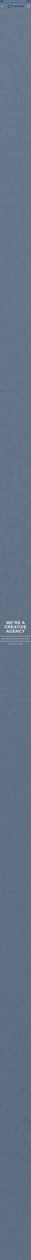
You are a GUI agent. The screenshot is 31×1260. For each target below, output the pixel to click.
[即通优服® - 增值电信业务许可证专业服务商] (15, 6)
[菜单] (2, 6)
